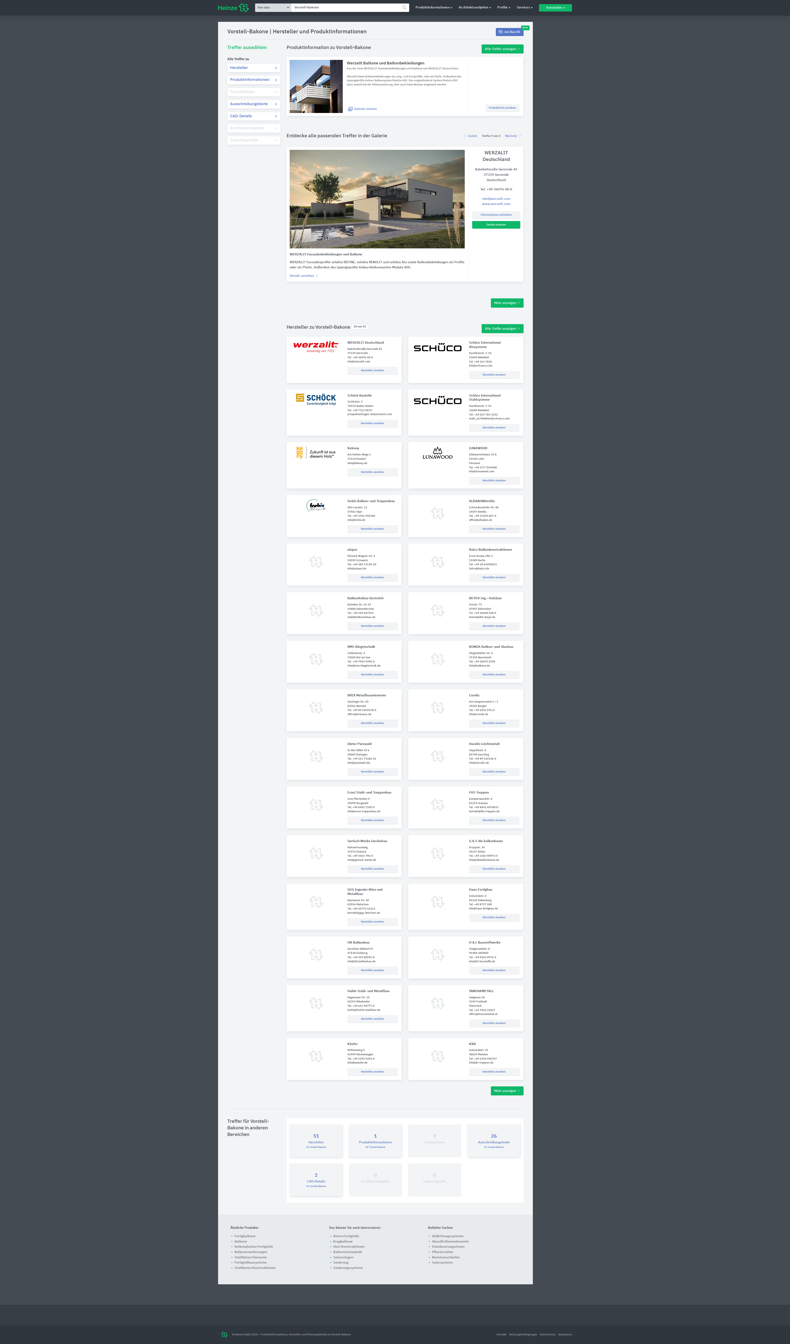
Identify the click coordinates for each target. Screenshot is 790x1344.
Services (523, 7)
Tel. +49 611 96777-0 (361, 1006)
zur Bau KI (514, 31)
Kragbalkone (343, 1241)
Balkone (241, 1241)
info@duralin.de (479, 763)
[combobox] (350, 7)
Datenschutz (548, 1334)
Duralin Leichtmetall (484, 744)
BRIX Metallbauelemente (366, 695)
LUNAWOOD (478, 448)
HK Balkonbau (358, 942)
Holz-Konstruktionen (349, 1247)
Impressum (565, 1334)
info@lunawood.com (481, 471)
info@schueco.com (480, 365)
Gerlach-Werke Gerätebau (367, 841)
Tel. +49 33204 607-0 (482, 516)
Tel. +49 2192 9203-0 (361, 1059)
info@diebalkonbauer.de (484, 860)
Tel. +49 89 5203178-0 (361, 710)
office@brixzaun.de (359, 714)
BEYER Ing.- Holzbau (485, 598)
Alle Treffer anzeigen (501, 49)
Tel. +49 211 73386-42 (361, 759)
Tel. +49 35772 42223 (361, 909)
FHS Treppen (479, 792)
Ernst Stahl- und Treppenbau (369, 792)
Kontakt (502, 1334)
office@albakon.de (480, 520)
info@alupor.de (356, 568)
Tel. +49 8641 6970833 (483, 807)
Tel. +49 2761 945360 (361, 516)
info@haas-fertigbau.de (483, 908)
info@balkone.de (479, 665)
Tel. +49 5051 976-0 (482, 710)
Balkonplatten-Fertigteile (254, 1247)
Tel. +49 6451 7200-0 (361, 807)
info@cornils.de (478, 714)
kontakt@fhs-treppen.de (484, 811)
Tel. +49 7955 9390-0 (361, 661)
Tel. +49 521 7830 (480, 362)
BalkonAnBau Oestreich (365, 598)
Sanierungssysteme (348, 1268)
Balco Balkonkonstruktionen (490, 550)
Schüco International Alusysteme (485, 345)
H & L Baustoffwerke (485, 942)
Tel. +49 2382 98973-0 (483, 856)
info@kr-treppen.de (481, 1062)
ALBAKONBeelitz (482, 501)
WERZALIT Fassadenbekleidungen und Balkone (326, 254)
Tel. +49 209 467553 (360, 613)
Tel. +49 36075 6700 (482, 661)
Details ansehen (496, 224)
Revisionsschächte (446, 1257)
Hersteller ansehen (372, 370)
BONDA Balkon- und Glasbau (491, 647)
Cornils (474, 695)
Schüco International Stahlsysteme (485, 398)
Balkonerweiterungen (251, 1252)
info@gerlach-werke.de (361, 860)
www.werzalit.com (496, 204)
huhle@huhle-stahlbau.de (363, 1010)
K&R (472, 1044)
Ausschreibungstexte (249, 104)
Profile (502, 7)
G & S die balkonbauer (486, 841)
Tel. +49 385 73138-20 (361, 564)
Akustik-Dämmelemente (450, 1241)
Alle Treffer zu (238, 59)
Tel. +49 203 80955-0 (361, 957)
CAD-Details (241, 116)
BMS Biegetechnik (361, 647)
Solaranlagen (343, 1257)
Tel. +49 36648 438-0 (482, 613)
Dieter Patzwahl (359, 744)
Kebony (353, 448)
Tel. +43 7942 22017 (482, 1010)
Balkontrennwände (347, 1252)
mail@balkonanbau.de (361, 617)
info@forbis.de (356, 520)
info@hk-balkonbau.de (361, 961)
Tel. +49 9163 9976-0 (482, 957)
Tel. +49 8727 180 (480, 904)
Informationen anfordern (496, 215)
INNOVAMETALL (481, 991)
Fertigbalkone (245, 1236)
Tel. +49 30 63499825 (483, 564)
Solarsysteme (442, 1262)
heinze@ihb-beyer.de (482, 617)
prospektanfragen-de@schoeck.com (369, 414)
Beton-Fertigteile (346, 1236)
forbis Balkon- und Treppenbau (371, 501)
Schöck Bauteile (359, 395)
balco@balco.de (479, 568)
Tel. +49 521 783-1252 (483, 414)
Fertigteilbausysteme (251, 1262)
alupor (352, 550)
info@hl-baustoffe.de (482, 961)
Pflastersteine (442, 1252)
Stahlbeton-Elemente (251, 1257)
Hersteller (239, 68)
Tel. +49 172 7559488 (483, 467)
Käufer (352, 1044)
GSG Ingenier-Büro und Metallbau (365, 892)
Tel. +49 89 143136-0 (482, 759)
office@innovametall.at (483, 1014)
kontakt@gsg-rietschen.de (363, 913)
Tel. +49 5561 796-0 (360, 856)
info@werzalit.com (496, 199)
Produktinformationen (433, 7)
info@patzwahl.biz (358, 763)
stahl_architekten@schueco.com (489, 418)
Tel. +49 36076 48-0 (496, 189)
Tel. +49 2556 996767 (483, 1059)
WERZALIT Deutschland (365, 342)
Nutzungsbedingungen (523, 1334)
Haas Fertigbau (480, 889)
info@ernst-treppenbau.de (363, 811)
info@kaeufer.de (357, 1062)
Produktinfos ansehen (502, 108)
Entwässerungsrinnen (448, 1247)
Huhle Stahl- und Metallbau (368, 991)
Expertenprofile (244, 140)
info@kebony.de (357, 463)
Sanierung (341, 1262)
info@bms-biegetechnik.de (363, 665)
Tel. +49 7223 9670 (359, 410)
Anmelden (554, 7)
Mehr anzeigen (505, 303)
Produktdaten (242, 92)
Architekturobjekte (473, 7)
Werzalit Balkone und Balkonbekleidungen (385, 63)
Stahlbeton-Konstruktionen (255, 1268)
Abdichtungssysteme (448, 1236)
